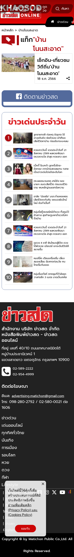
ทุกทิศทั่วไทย (13, 433)
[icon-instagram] (47, 493)
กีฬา (5, 477)
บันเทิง (7, 440)
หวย (5, 462)
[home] (52, 22)
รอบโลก (8, 455)
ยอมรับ (25, 528)
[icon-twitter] (54, 493)
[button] (6, 553)
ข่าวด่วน (62, 22)
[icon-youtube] (62, 493)
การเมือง (9, 447)
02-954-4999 (23, 374)
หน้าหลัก (7, 30)
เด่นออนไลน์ (12, 425)
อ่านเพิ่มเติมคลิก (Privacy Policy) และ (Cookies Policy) (23, 510)
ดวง (5, 470)
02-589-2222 (23, 368)
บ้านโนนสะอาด (28, 30)
